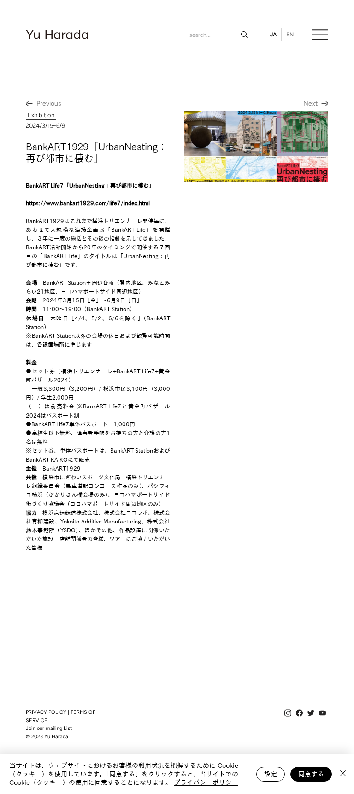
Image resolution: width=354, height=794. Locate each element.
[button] (41, 115)
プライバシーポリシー (206, 782)
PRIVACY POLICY (46, 712)
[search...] (244, 34)
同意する (311, 774)
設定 (270, 774)
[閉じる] (342, 774)
